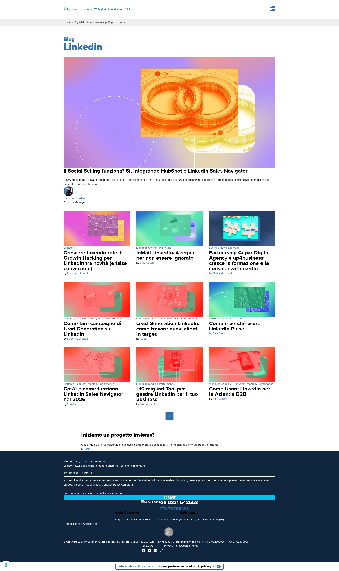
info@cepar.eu (173, 508)
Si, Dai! (85, 449)
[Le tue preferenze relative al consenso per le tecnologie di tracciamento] (6, 564)
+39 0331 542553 (178, 502)
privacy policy (112, 484)
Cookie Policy (189, 546)
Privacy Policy (172, 546)
